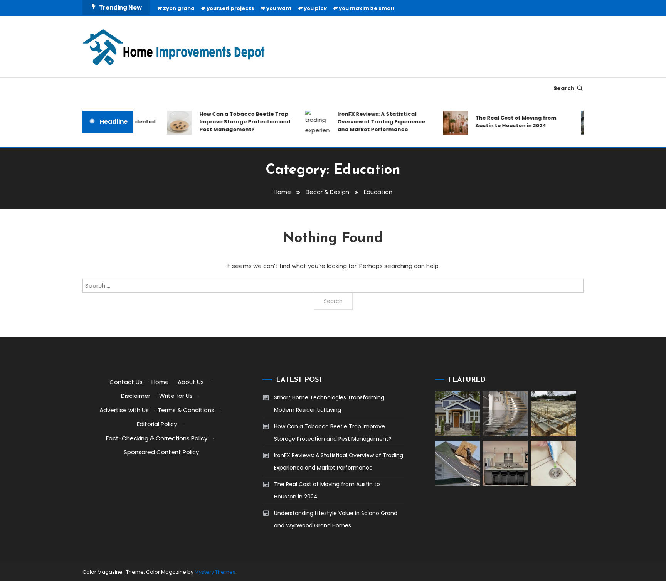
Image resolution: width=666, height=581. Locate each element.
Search (564, 88)
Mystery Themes (215, 572)
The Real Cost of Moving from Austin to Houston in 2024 (510, 121)
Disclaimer (135, 396)
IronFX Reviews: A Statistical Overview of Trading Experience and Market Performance (376, 121)
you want (279, 8)
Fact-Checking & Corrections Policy (156, 438)
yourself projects (230, 8)
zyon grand (179, 8)
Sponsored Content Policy (161, 452)
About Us (191, 382)
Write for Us (176, 396)
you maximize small (366, 8)
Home (160, 382)
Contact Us (126, 382)
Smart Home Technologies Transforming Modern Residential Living (329, 404)
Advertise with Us (124, 410)
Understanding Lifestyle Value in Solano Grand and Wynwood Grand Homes (335, 519)
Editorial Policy (157, 424)
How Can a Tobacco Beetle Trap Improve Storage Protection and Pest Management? (239, 121)
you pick (315, 8)
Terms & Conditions (186, 410)
